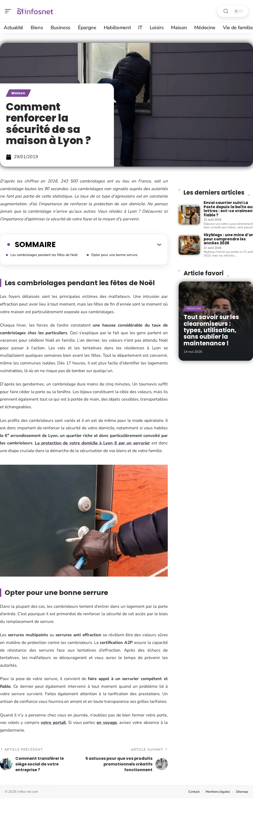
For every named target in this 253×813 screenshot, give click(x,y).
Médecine (194, 308)
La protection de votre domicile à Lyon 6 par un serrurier (92, 443)
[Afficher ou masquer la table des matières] (108, 244)
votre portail (53, 722)
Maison (18, 93)
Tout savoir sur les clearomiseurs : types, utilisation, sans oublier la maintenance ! (211, 330)
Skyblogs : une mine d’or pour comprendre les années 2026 (228, 239)
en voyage (107, 722)
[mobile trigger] (9, 11)
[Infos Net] (35, 11)
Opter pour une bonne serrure (114, 255)
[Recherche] (225, 11)
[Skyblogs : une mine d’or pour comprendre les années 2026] (189, 245)
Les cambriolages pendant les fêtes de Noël (44, 255)
